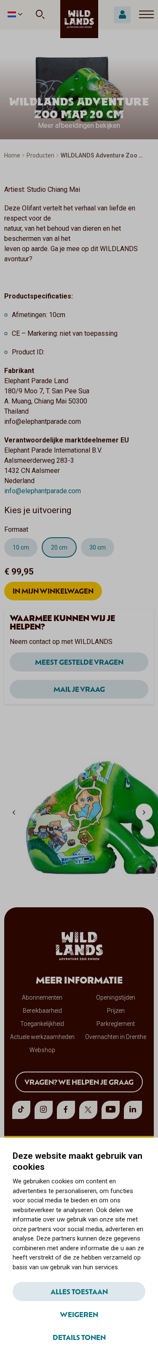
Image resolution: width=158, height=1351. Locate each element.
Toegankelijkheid (42, 1023)
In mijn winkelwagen (53, 590)
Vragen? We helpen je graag (79, 1081)
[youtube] (111, 1110)
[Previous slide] (13, 812)
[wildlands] (79, 19)
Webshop (42, 1050)
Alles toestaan (79, 1291)
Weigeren (79, 1314)
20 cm (59, 547)
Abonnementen (42, 997)
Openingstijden (115, 997)
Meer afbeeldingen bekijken (79, 126)
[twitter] (88, 1110)
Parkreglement (115, 1023)
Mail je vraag (79, 688)
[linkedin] (133, 1110)
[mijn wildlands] (122, 14)
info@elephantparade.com (42, 491)
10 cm (21, 547)
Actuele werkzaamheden (42, 1036)
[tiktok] (21, 1110)
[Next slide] (144, 812)
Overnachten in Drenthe (115, 1036)
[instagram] (44, 1110)
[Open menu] (146, 15)
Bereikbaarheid (42, 1010)
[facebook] (66, 1110)
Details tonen (79, 1337)
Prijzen (116, 1010)
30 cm (97, 547)
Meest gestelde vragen (79, 661)
